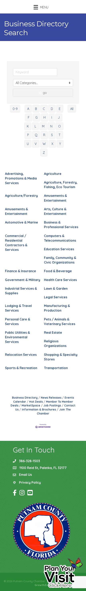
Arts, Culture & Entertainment (55, 211)
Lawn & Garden (56, 288)
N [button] (51, 126)
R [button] (44, 135)
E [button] (60, 109)
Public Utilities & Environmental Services (17, 337)
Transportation (56, 368)
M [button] (43, 126)
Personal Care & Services (17, 321)
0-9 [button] (15, 109)
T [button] (59, 135)
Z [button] (44, 153)
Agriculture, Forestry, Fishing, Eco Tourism (60, 184)
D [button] (52, 109)
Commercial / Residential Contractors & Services (16, 243)
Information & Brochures (39, 409)
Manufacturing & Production (57, 308)
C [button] (44, 109)
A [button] (28, 109)
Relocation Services (21, 355)
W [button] (44, 144)
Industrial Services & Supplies (21, 290)
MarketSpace (31, 405)
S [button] (52, 135)
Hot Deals (36, 401)
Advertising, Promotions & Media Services (21, 178)
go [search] (45, 93)
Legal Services (55, 297)
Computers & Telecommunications (60, 238)
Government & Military (22, 280)
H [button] (44, 117)
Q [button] (36, 135)
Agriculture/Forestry (21, 196)
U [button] (28, 144)
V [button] (36, 144)
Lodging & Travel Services (18, 308)
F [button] (29, 117)
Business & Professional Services (61, 224)
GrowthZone (43, 585)
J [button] (59, 117)
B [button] (36, 109)
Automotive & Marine (21, 222)
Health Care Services (60, 280)
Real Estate (53, 332)
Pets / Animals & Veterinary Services (59, 321)
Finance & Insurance (20, 271)
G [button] (36, 117)
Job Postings (52, 405)
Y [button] (60, 144)
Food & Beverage (58, 271)
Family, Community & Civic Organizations (60, 260)
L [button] (35, 126)
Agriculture (52, 174)
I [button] (51, 117)
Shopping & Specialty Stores (60, 357)
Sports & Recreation (21, 368)
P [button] (28, 135)
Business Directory (25, 397)
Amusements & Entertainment (55, 198)
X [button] (52, 144)
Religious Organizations (55, 343)
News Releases (51, 397)
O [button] (59, 126)
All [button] (71, 109)
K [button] (28, 126)
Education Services (59, 249)
